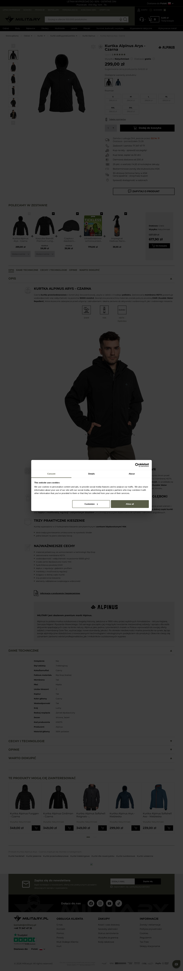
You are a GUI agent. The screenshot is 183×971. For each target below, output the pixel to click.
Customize (90, 504)
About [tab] (132, 474)
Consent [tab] (51, 474)
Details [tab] (91, 474)
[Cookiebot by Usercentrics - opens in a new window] (137, 465)
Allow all (130, 504)
